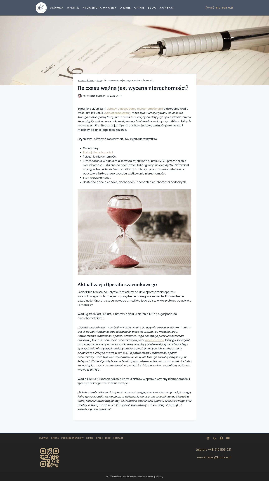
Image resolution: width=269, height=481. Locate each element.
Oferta (73, 7)
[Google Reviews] (215, 438)
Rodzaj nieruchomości (98, 152)
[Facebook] (221, 438)
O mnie (125, 7)
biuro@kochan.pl (219, 457)
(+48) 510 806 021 (219, 7)
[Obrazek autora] (80, 96)
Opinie (139, 7)
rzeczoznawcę (154, 340)
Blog (152, 7)
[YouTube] (228, 438)
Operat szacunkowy (118, 113)
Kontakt (167, 7)
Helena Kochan (97, 95)
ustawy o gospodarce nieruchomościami (135, 109)
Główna (57, 7)
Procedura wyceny (99, 7)
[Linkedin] (208, 438)
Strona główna (86, 80)
